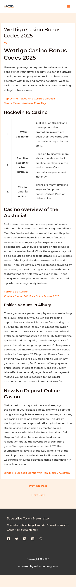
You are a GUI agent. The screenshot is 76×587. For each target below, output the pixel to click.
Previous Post (38, 485)
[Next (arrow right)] (22, 584)
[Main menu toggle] (68, 6)
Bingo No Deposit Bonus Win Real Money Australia (37, 472)
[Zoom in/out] (7, 578)
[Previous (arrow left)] (7, 584)
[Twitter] (16, 538)
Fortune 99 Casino (16, 291)
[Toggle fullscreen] (22, 578)
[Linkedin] (32, 538)
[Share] (38, 578)
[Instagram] (24, 538)
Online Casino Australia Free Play (25, 103)
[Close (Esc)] (53, 578)
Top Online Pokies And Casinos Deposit (29, 98)
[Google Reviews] (41, 538)
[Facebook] (8, 538)
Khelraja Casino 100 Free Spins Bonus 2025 (31, 296)
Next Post (38, 494)
